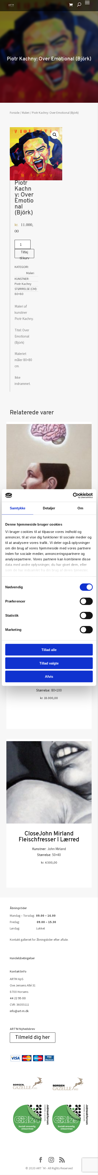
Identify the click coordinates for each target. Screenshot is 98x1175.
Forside (14, 113)
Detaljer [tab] (49, 508)
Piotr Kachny (23, 284)
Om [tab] (80, 508)
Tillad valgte (49, 663)
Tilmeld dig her (32, 1037)
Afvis (49, 676)
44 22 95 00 (18, 998)
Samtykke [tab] (18, 508)
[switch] (86, 601)
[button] (55, 135)
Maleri (25, 113)
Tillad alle (49, 650)
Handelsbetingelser (22, 958)
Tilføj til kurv (24, 254)
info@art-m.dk (19, 1011)
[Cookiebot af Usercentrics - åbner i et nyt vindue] (73, 495)
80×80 (19, 294)
